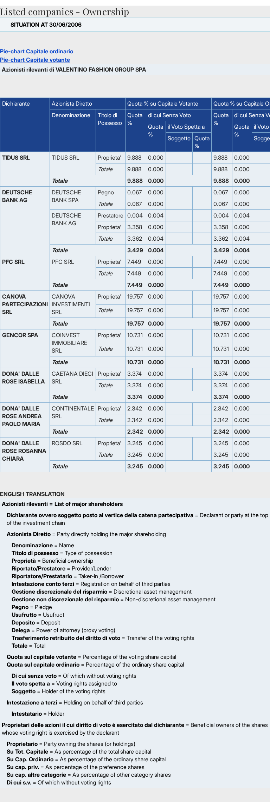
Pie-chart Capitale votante (35, 59)
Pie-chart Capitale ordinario (36, 51)
